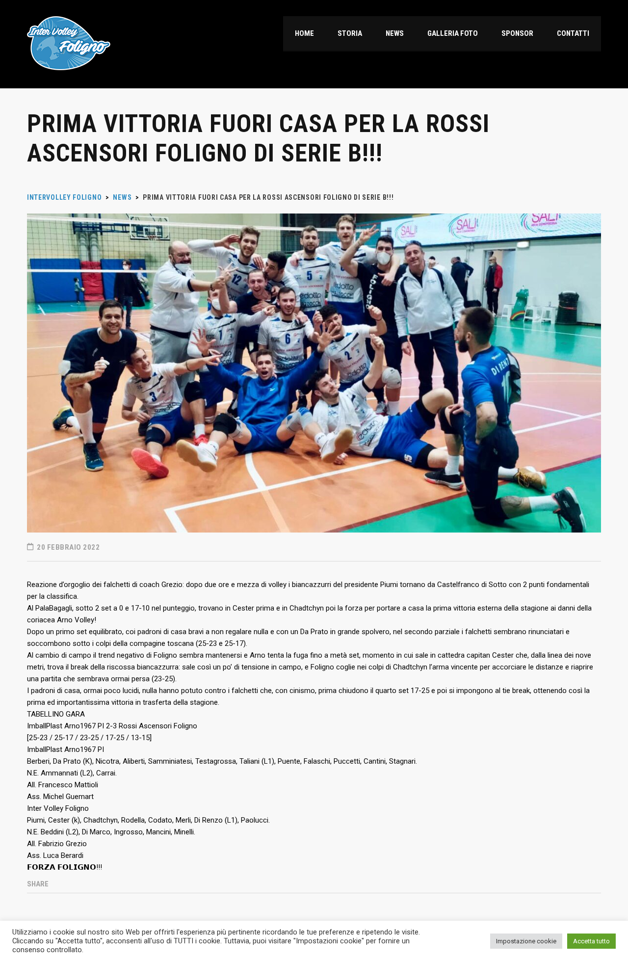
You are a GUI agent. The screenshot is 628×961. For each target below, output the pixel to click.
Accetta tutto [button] (591, 941)
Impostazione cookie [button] (526, 941)
